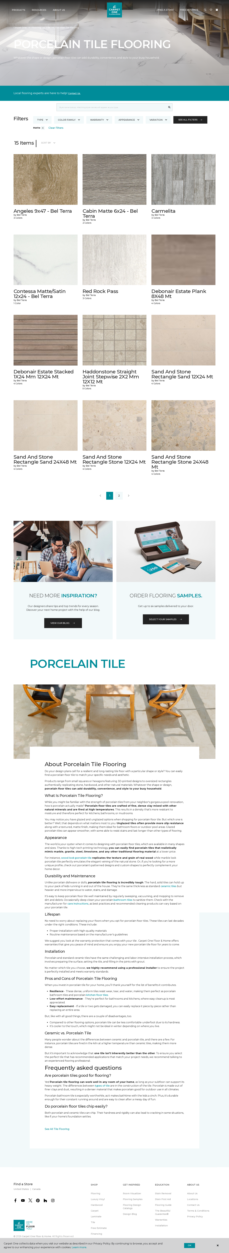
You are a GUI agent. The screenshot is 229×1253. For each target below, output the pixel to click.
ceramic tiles (169, 886)
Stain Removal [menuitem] (163, 1193)
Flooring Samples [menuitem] (133, 1199)
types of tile (102, 1085)
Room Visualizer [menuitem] (132, 1193)
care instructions (77, 903)
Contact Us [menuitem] (193, 1205)
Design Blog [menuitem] (130, 1214)
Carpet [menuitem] (94, 1210)
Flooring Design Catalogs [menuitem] (132, 1207)
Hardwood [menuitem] (97, 1205)
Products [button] (18, 10)
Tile (48, 27)
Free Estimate (189, 9)
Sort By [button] (46, 142)
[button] (205, 10)
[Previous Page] (100, 496)
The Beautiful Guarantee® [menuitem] (162, 1212)
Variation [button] (156, 119)
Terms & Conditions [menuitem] (198, 1210)
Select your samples (163, 619)
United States (21, 1189)
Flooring (36, 27)
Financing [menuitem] (96, 1233)
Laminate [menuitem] (96, 1216)
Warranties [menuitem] (161, 1219)
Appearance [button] (127, 119)
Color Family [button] (67, 119)
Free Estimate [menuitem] (99, 1228)
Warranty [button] (97, 119)
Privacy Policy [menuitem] (195, 1216)
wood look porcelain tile (76, 857)
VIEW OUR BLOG (59, 623)
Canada (36, 1189)
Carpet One (20, 27)
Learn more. (79, 1247)
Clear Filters (55, 127)
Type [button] (40, 119)
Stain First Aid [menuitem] (163, 1199)
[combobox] (111, 107)
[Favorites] (211, 10)
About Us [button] (59, 10)
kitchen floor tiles (97, 995)
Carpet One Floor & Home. (37, 1236)
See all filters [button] (188, 119)
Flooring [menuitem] (95, 1193)
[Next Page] (128, 496)
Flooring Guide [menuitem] (163, 1205)
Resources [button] (39, 10)
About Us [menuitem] (192, 1193)
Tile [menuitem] (93, 1222)
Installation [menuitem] (161, 1225)
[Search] (169, 107)
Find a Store (165, 9)
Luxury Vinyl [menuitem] (98, 1199)
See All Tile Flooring (57, 1129)
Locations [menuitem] (192, 1199)
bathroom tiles (123, 899)
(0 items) (217, 10)
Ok (189, 1245)
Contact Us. (74, 93)
